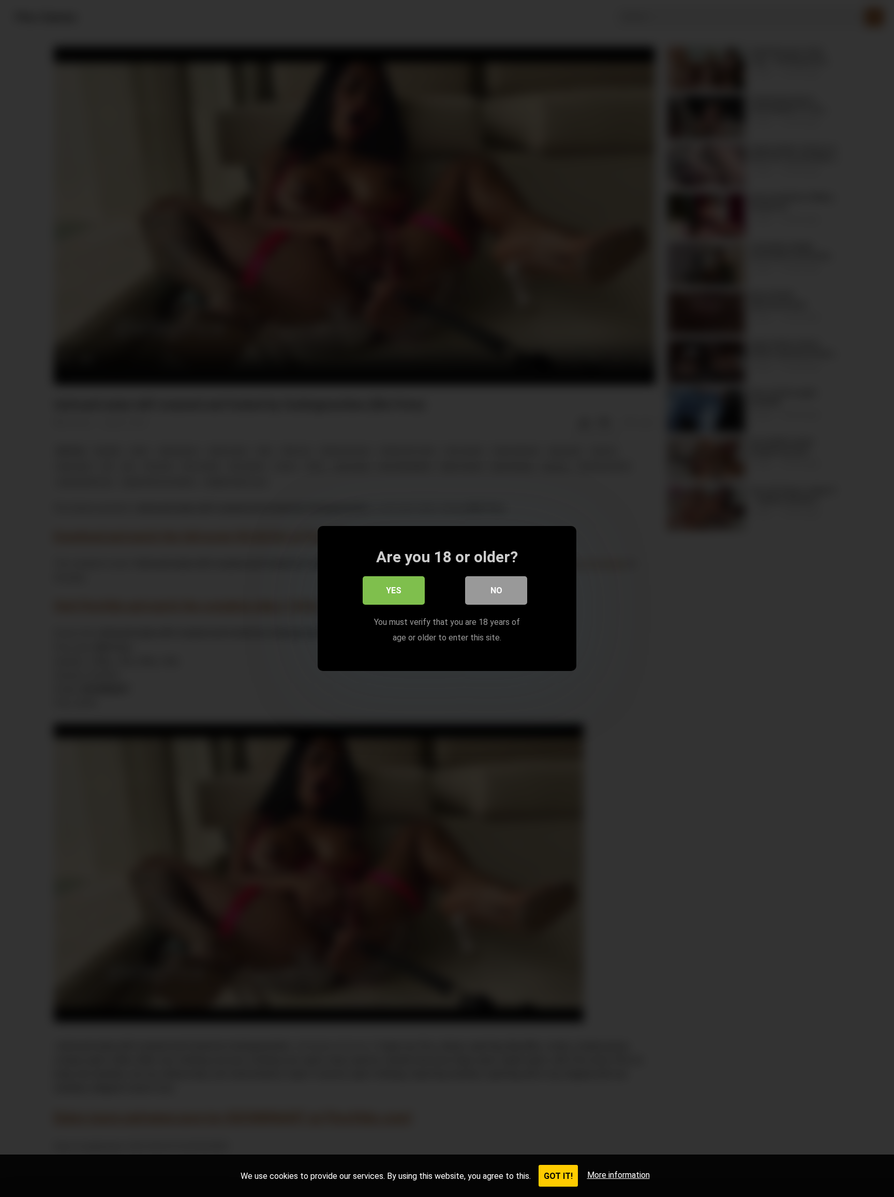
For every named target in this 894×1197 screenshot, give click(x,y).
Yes (393, 590)
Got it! (558, 1176)
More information (618, 1175)
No (496, 590)
